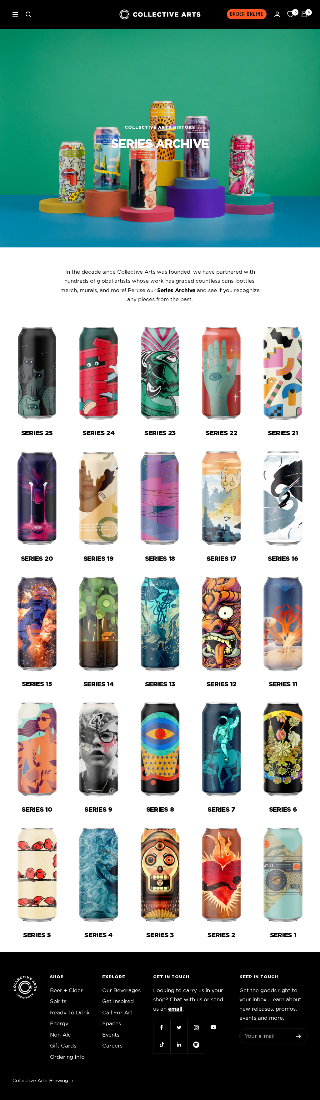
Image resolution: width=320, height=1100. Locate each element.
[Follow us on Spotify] (196, 1044)
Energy (59, 1023)
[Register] (298, 1036)
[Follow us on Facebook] (161, 1027)
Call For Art (117, 1012)
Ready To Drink (70, 1012)
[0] (291, 14)
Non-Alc (60, 1035)
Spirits (58, 1001)
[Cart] (304, 14)
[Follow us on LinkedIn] (179, 1044)
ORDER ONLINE (246, 14)
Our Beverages (121, 990)
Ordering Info (67, 1057)
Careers (112, 1045)
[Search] (28, 14)
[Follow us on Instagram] (196, 1027)
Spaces (111, 1023)
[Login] (277, 14)
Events (110, 1035)
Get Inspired (118, 1001)
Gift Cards (63, 1045)
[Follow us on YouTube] (213, 1027)
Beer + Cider (66, 990)
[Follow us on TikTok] (161, 1044)
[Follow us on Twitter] (179, 1027)
